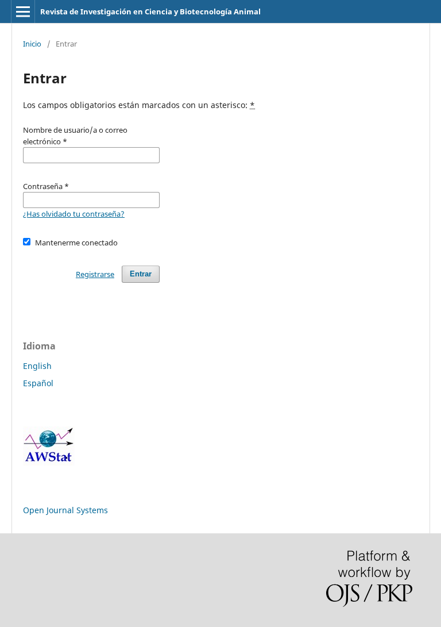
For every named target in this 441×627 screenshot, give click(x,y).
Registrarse (95, 274)
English (37, 365)
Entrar (141, 274)
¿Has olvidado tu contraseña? (74, 214)
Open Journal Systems (65, 510)
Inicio (32, 44)
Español (38, 383)
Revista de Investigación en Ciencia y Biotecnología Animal (150, 11)
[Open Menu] (22, 11)
